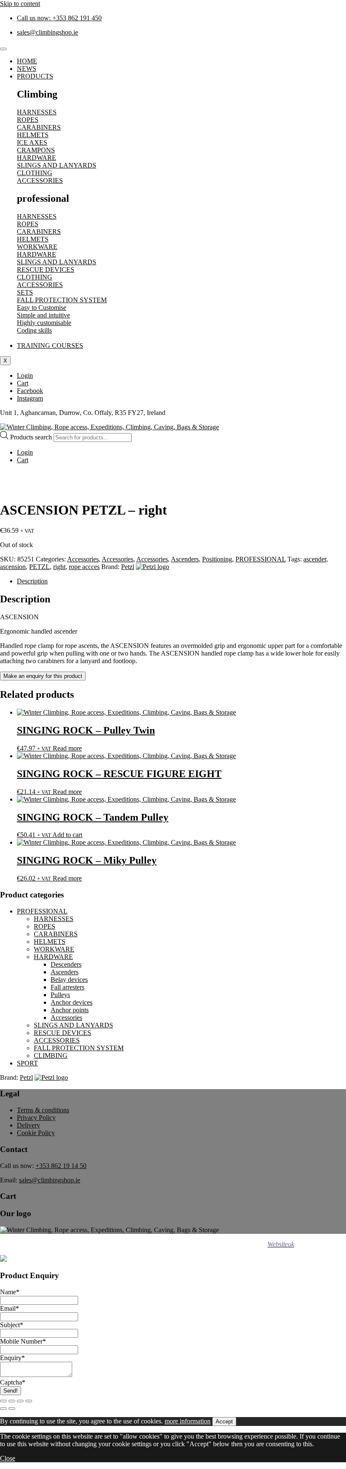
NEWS (26, 68)
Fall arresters (67, 987)
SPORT (27, 1063)
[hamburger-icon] (3, 49)
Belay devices (69, 979)
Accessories (83, 559)
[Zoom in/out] (3, 1401)
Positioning (217, 559)
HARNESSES (53, 918)
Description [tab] (32, 581)
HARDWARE (53, 956)
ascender (314, 559)
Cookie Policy (36, 1132)
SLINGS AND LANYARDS (73, 1025)
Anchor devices (71, 1002)
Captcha (12, 1382)
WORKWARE (54, 949)
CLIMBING (51, 1055)
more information (188, 1421)
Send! (10, 1391)
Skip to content (20, 3)
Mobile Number (23, 1341)
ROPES (44, 926)
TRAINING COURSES (50, 345)
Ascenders (185, 559)
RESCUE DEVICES (62, 1032)
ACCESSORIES (57, 1040)
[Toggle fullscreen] (11, 1401)
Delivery (28, 1125)
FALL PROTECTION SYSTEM (79, 1048)
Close (7, 1458)
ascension (13, 566)
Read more (67, 748)
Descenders (66, 964)
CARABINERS (56, 934)
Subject (11, 1324)
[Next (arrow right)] (11, 1408)
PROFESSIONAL (260, 559)
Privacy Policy (36, 1117)
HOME (27, 61)
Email (9, 1308)
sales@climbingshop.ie (49, 1180)
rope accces (84, 566)
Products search (32, 437)
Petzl (127, 566)
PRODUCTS (35, 76)
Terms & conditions (43, 1110)
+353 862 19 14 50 (60, 1165)
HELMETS (49, 941)
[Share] (20, 1401)
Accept (224, 1421)
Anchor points (70, 1010)
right (59, 566)
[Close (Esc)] (28, 1401)
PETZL (39, 566)
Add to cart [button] (67, 834)
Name (9, 1292)
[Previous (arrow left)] (3, 1408)
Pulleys (60, 994)
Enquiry (12, 1357)
